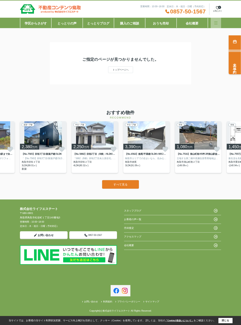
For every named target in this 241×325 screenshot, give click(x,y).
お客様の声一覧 (132, 219)
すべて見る (120, 184)
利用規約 (107, 301)
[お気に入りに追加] (10, 149)
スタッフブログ (132, 210)
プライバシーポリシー (128, 301)
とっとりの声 (67, 23)
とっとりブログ (98, 23)
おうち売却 (161, 23)
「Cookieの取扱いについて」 (179, 320)
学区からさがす (36, 23)
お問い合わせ (46, 235)
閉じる (225, 320)
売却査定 (129, 228)
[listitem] (43, 147)
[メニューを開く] (215, 22)
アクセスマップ (132, 236)
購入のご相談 (129, 23)
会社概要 (192, 23)
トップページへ (121, 69)
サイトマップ (152, 301)
